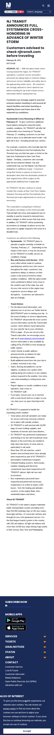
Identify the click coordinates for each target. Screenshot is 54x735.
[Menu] (48, 5)
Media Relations (13, 678)
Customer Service (14, 667)
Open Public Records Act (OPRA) (20, 681)
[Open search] (43, 5)
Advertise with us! (13, 685)
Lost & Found (11, 670)
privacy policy (9, 708)
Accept (27, 731)
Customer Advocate (14, 674)
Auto (14, 12)
